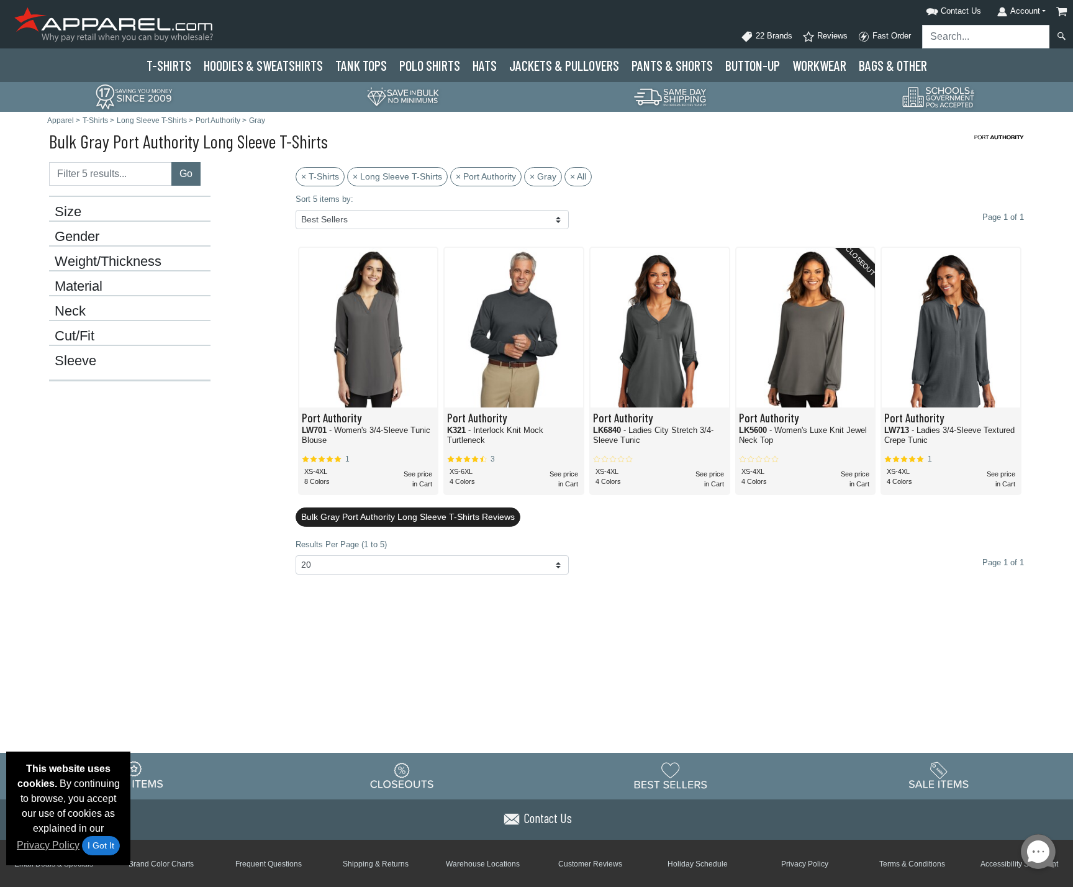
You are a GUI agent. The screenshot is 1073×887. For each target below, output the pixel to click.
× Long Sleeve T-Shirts (397, 176)
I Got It (101, 845)
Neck (70, 311)
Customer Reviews (590, 864)
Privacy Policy (48, 845)
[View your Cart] (1062, 11)
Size (68, 212)
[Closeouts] (402, 775)
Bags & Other (893, 65)
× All (578, 176)
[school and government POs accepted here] (939, 96)
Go (185, 173)
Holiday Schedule (698, 864)
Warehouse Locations (483, 864)
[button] (937, 9)
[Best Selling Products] (670, 775)
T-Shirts (169, 65)
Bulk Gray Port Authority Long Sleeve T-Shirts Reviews (408, 517)
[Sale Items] (938, 775)
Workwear (819, 65)
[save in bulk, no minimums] (402, 96)
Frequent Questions (268, 864)
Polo (429, 65)
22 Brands (772, 35)
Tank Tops (361, 65)
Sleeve (75, 361)
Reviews (831, 35)
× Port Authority (486, 176)
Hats (485, 65)
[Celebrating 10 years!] (134, 96)
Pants (672, 65)
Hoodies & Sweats (263, 65)
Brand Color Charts (161, 864)
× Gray (543, 176)
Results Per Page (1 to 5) (341, 544)
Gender (77, 236)
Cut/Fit (74, 336)
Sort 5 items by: (324, 199)
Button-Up (752, 65)
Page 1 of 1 (1003, 562)
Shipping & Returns (376, 864)
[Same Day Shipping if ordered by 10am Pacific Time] (670, 96)
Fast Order (890, 35)
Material (78, 286)
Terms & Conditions (912, 864)
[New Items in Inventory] (134, 775)
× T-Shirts (320, 176)
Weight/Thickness (108, 261)
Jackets (564, 65)
